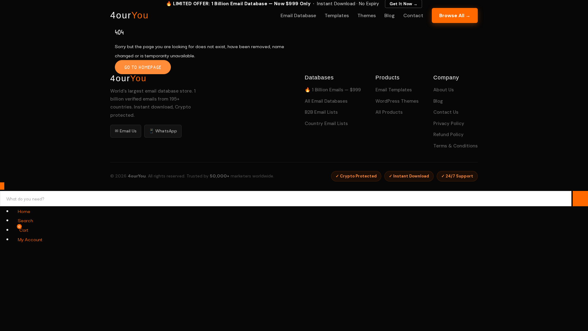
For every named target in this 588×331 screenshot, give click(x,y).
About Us (443, 90)
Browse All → (454, 15)
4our (129, 15)
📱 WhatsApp (163, 131)
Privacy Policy (448, 123)
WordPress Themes (397, 101)
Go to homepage (142, 67)
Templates (337, 15)
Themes (366, 15)
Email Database (298, 15)
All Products (389, 112)
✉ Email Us (126, 131)
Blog (389, 15)
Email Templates (393, 90)
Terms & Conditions (455, 146)
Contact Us (445, 112)
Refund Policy (448, 134)
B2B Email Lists (321, 112)
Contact (413, 15)
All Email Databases (326, 101)
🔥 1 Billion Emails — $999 (333, 90)
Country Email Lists (326, 123)
